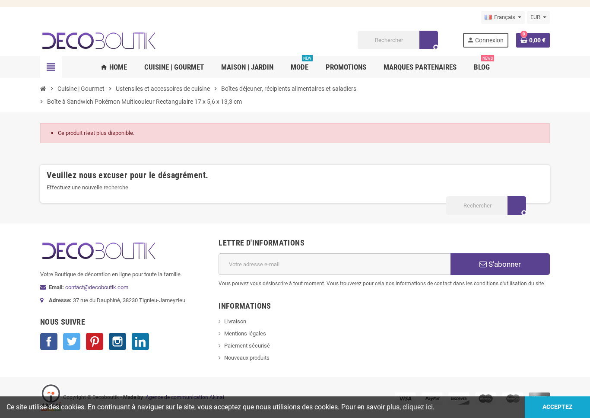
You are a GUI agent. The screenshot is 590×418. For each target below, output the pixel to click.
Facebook (48, 341)
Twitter (71, 341)
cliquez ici (417, 407)
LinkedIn (140, 341)
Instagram (117, 341)
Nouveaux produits (247, 357)
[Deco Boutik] (98, 39)
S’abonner (504, 264)
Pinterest (94, 341)
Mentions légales (245, 333)
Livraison (235, 321)
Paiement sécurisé (247, 345)
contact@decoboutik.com (96, 287)
